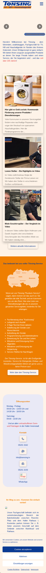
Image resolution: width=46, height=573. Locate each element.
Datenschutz (25, 569)
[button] (41, 4)
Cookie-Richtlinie (14, 569)
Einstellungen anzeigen (23, 563)
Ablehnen (23, 556)
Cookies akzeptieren (23, 549)
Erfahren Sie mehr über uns (35, 34)
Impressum (34, 569)
